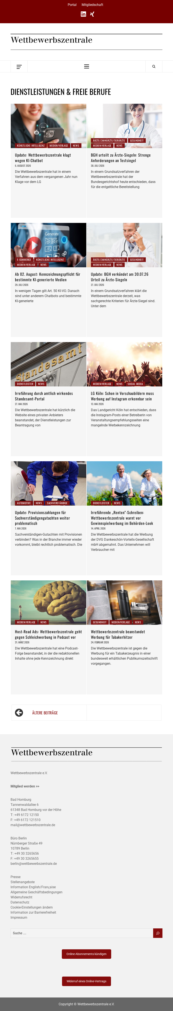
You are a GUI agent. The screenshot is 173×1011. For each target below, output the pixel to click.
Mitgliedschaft (92, 5)
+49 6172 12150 (26, 815)
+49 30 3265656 (26, 853)
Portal (72, 5)
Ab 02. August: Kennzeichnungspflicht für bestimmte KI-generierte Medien (47, 276)
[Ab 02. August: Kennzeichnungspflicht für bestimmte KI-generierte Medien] (48, 245)
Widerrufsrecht (21, 897)
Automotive (24, 503)
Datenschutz (20, 902)
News (76, 145)
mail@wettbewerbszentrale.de (33, 825)
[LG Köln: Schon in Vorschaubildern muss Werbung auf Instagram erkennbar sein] (124, 364)
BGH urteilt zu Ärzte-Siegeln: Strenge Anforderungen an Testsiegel (121, 157)
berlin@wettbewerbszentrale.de (34, 864)
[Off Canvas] (19, 66)
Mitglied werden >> (25, 786)
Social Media (135, 384)
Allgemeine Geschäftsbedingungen (36, 892)
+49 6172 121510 (27, 820)
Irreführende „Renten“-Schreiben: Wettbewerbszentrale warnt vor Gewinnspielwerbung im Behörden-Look (122, 518)
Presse (15, 877)
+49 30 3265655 (26, 859)
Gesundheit (137, 140)
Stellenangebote (23, 882)
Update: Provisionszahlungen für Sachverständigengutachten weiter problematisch (42, 518)
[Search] (153, 66)
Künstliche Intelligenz (31, 145)
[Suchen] (157, 933)
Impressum (19, 917)
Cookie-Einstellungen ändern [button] (32, 907)
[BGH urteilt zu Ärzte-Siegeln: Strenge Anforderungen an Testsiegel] (124, 126)
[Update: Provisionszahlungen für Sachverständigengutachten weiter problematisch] (48, 483)
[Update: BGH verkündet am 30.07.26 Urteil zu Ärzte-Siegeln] (124, 245)
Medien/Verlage (59, 145)
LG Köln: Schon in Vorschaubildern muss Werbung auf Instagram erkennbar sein (122, 395)
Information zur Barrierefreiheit (33, 912)
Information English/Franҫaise (33, 887)
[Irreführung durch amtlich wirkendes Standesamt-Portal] (48, 364)
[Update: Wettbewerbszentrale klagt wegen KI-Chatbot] (48, 126)
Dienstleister (25, 384)
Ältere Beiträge (45, 712)
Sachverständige (57, 503)
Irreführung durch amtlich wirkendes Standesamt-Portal (44, 395)
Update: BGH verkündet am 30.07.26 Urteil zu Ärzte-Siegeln (120, 276)
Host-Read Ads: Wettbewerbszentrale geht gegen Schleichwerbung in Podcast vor (48, 634)
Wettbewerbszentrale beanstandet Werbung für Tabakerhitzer (118, 634)
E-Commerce (24, 259)
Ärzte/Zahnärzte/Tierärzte (109, 140)
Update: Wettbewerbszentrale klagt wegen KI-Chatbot (43, 157)
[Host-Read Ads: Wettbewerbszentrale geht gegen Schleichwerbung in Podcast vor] (48, 602)
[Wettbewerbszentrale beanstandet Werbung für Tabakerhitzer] (124, 602)
